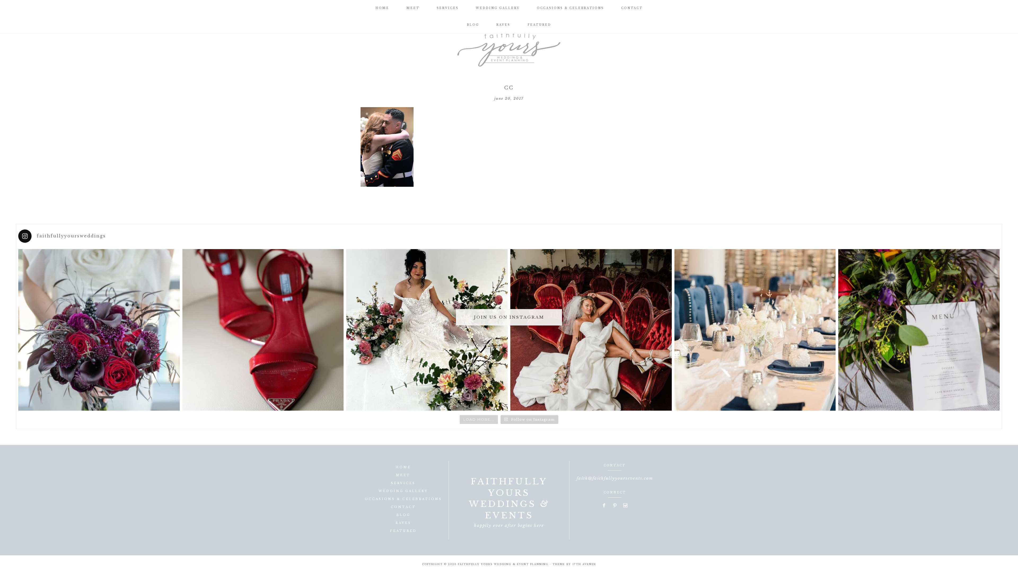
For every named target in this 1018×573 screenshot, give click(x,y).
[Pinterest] (615, 506)
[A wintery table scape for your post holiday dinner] (755, 330)
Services (403, 483)
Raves (403, 523)
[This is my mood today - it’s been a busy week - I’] (591, 330)
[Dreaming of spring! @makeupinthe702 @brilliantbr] (427, 330)
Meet (403, 475)
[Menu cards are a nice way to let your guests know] (919, 330)
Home (403, 467)
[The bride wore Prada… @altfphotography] (263, 330)
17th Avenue (584, 564)
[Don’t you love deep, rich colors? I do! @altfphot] (99, 330)
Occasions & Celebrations (403, 499)
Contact (403, 507)
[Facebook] (604, 506)
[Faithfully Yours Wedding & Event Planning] (509, 48)
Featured (403, 531)
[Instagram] (625, 506)
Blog (403, 515)
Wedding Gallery (403, 491)
